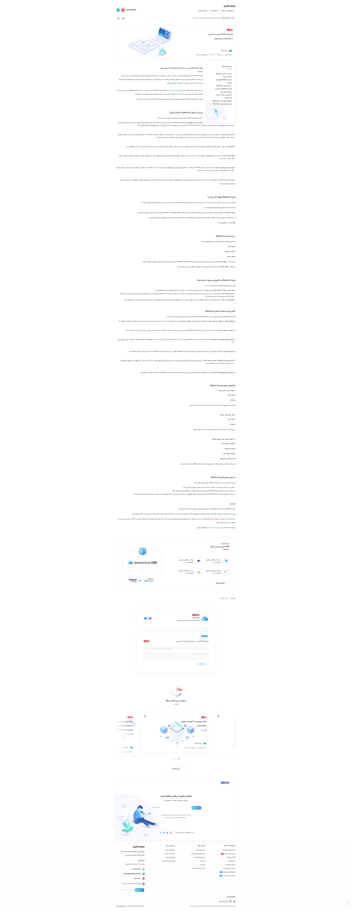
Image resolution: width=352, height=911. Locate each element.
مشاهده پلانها (220, 583)
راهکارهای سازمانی (170, 857)
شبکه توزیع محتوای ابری (228, 850)
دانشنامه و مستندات (169, 854)
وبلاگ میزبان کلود (226, 18)
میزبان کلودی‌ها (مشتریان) (198, 854)
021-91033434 (136, 869)
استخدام (202, 861)
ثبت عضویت (196, 808)
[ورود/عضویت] (118, 10)
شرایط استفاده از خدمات (198, 868)
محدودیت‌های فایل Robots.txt (222, 104)
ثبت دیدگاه (202, 664)
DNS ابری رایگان (231, 857)
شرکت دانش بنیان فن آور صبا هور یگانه (207, 906)
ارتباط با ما (213, 11)
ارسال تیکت (137, 878)
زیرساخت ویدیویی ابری (229, 868)
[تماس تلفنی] (123, 10)
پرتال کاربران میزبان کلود (168, 861)
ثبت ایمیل (139, 890)
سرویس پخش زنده (230, 865)
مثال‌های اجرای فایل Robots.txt (222, 101)
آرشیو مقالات (176, 769)
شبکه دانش (202, 11)
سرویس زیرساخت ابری (229, 876)
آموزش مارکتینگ (224, 598)
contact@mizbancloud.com (132, 874)
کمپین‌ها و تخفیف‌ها (199, 857)
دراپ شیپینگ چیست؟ (216, 528)
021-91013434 (131, 10)
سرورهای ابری (231, 861)
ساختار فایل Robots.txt (224, 86)
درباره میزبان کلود (200, 850)
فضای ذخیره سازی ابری (229, 872)
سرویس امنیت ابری (230, 854)
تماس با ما (202, 865)
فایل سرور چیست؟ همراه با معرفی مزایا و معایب (193, 723)
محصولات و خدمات (227, 11)
